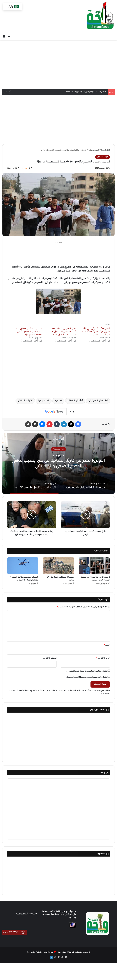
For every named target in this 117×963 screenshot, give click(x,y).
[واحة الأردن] (100, 16)
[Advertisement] (58, 64)
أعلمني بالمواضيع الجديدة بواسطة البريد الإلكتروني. (87, 677)
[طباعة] (28, 424)
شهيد (58, 401)
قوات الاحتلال (24, 401)
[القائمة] (3, 36)
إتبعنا (102, 773)
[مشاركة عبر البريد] (35, 424)
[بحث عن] (9, 36)
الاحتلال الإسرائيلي (97, 401)
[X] (71, 424)
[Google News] (54, 411)
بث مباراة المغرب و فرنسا (95, 92)
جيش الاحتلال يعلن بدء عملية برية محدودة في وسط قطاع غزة (29, 331)
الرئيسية (104, 150)
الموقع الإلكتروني (50, 658)
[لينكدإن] (64, 424)
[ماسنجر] (42, 424)
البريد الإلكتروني (103, 658)
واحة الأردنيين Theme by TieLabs (40, 953)
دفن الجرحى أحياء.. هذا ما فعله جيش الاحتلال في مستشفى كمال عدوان (62, 331)
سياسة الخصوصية (26, 914)
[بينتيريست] (49, 424)
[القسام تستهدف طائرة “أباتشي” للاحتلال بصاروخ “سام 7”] (22, 566)
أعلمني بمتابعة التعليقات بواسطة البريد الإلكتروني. (87, 671)
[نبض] (51, 957)
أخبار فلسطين (93, 150)
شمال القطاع (75, 401)
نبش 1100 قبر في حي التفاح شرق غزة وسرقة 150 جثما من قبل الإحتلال (95, 331)
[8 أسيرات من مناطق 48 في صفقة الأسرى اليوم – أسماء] (94, 566)
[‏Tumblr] (57, 424)
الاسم (107, 645)
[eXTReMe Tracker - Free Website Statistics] (72, 927)
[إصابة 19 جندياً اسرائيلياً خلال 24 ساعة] (58, 566)
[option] (58, 463)
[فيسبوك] (78, 424)
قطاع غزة (43, 401)
